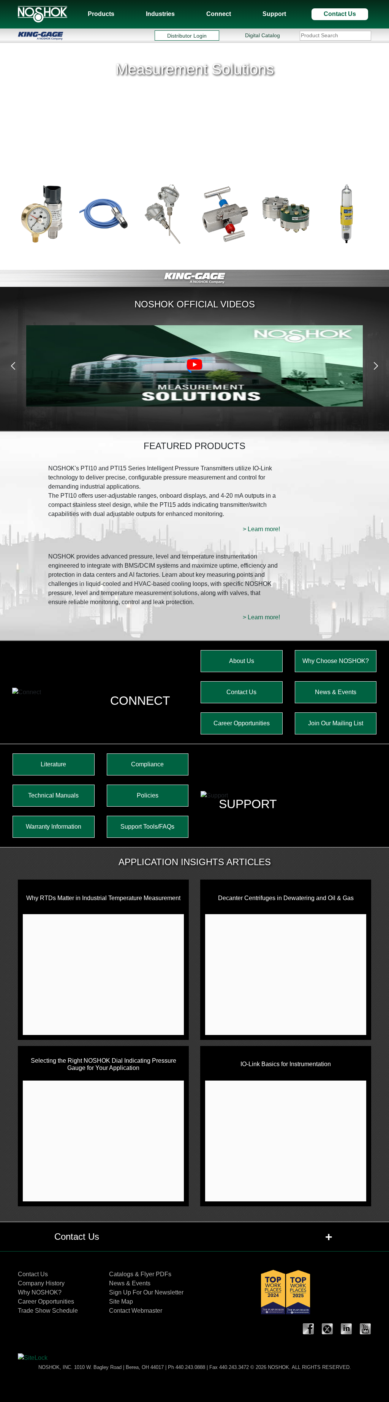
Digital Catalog (262, 35)
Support (274, 14)
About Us (241, 661)
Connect (218, 14)
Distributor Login (187, 35)
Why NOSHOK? (40, 1292)
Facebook (308, 1329)
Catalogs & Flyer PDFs (140, 1274)
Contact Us (340, 14)
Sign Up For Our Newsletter (146, 1292)
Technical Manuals (53, 795)
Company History (41, 1283)
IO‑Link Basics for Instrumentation (285, 1064)
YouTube (365, 1329)
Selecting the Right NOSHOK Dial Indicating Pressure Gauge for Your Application (103, 1064)
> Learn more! (261, 529)
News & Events (335, 692)
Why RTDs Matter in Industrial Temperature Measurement (103, 898)
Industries (160, 14)
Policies (147, 795)
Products (101, 14)
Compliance (147, 764)
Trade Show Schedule (48, 1310)
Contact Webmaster (135, 1310)
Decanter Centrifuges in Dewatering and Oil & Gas (286, 898)
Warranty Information (53, 826)
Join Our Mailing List (335, 723)
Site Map (121, 1301)
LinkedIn (346, 1329)
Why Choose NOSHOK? (335, 661)
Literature (53, 764)
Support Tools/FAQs (147, 826)
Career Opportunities (241, 723)
